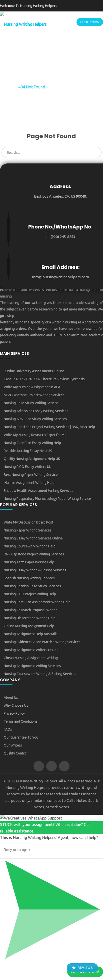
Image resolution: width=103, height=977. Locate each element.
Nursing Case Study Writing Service (31, 403)
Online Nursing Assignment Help (29, 626)
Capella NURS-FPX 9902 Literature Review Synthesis (44, 379)
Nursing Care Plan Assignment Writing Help (37, 602)
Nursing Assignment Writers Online (31, 650)
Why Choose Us (16, 705)
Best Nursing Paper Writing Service (31, 475)
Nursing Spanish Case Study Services (32, 586)
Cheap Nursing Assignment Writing (31, 658)
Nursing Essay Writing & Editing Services (35, 570)
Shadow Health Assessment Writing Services (38, 491)
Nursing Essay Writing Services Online (33, 538)
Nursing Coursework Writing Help (30, 546)
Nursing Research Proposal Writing (31, 610)
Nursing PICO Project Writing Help (30, 594)
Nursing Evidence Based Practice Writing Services (42, 642)
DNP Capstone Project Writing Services (34, 554)
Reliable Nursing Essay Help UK (28, 451)
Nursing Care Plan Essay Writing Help (32, 443)
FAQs (8, 729)
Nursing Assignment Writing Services (32, 666)
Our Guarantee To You (21, 737)
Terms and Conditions (21, 721)
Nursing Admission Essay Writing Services (36, 411)
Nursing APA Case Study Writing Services (35, 419)
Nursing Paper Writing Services (28, 530)
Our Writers (13, 745)
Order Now (89, 22)
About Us (11, 697)
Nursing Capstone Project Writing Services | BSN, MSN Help (49, 427)
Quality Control (16, 753)
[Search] (98, 149)
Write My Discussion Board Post (28, 522)
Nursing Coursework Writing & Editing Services (40, 674)
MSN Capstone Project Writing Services (34, 395)
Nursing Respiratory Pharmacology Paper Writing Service (47, 499)
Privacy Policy (14, 713)
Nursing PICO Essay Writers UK (27, 467)
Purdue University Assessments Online (34, 371)
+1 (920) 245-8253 (60, 236)
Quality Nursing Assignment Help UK (32, 459)
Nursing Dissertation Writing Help (30, 618)
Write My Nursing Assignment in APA (32, 387)
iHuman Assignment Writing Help (29, 483)
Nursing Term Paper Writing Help (29, 562)
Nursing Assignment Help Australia (31, 634)
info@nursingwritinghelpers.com (60, 277)
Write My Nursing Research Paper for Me (35, 435)
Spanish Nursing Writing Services (29, 578)
